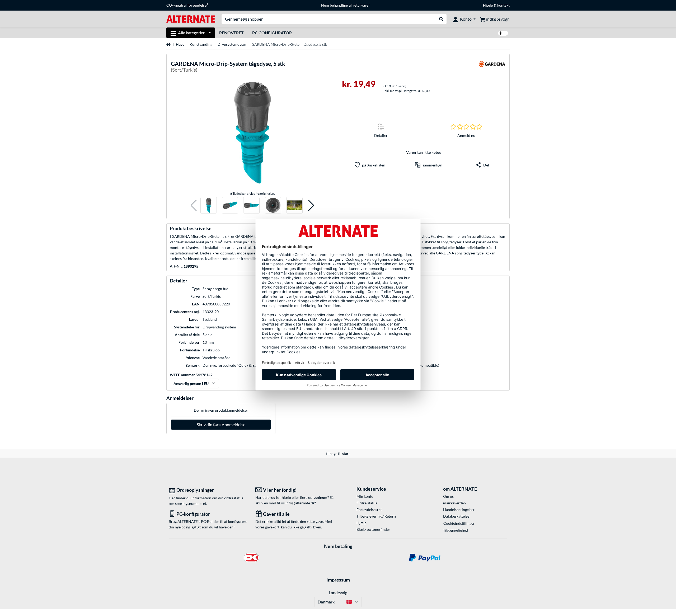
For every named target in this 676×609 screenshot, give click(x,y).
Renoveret (231, 32)
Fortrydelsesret (369, 509)
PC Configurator (272, 32)
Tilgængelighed (455, 530)
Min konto (364, 496)
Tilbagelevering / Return (376, 516)
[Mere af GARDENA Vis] (492, 67)
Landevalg (338, 592)
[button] (193, 205)
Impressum (338, 580)
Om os (448, 496)
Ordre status (366, 503)
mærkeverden (454, 503)
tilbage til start (338, 453)
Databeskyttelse (456, 516)
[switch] (503, 33)
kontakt (503, 5)
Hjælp (488, 5)
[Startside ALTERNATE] (190, 18)
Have (180, 44)
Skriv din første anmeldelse (221, 424)
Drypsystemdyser (232, 44)
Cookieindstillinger (459, 523)
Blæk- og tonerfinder (373, 529)
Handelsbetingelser (459, 509)
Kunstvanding (201, 44)
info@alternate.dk (300, 503)
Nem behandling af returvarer (345, 5)
